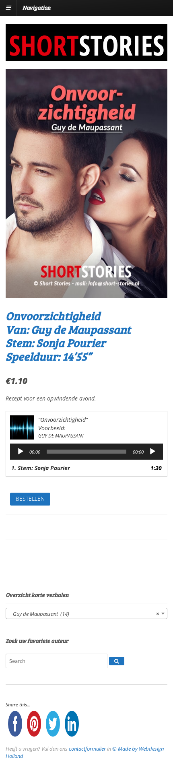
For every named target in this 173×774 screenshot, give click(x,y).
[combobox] (86, 613)
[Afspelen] (20, 452)
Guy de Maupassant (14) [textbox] (84, 613)
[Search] (116, 661)
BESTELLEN (30, 498)
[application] (86, 452)
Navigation (36, 7)
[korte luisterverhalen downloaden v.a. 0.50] (86, 55)
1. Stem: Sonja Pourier (40, 468)
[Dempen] (152, 452)
